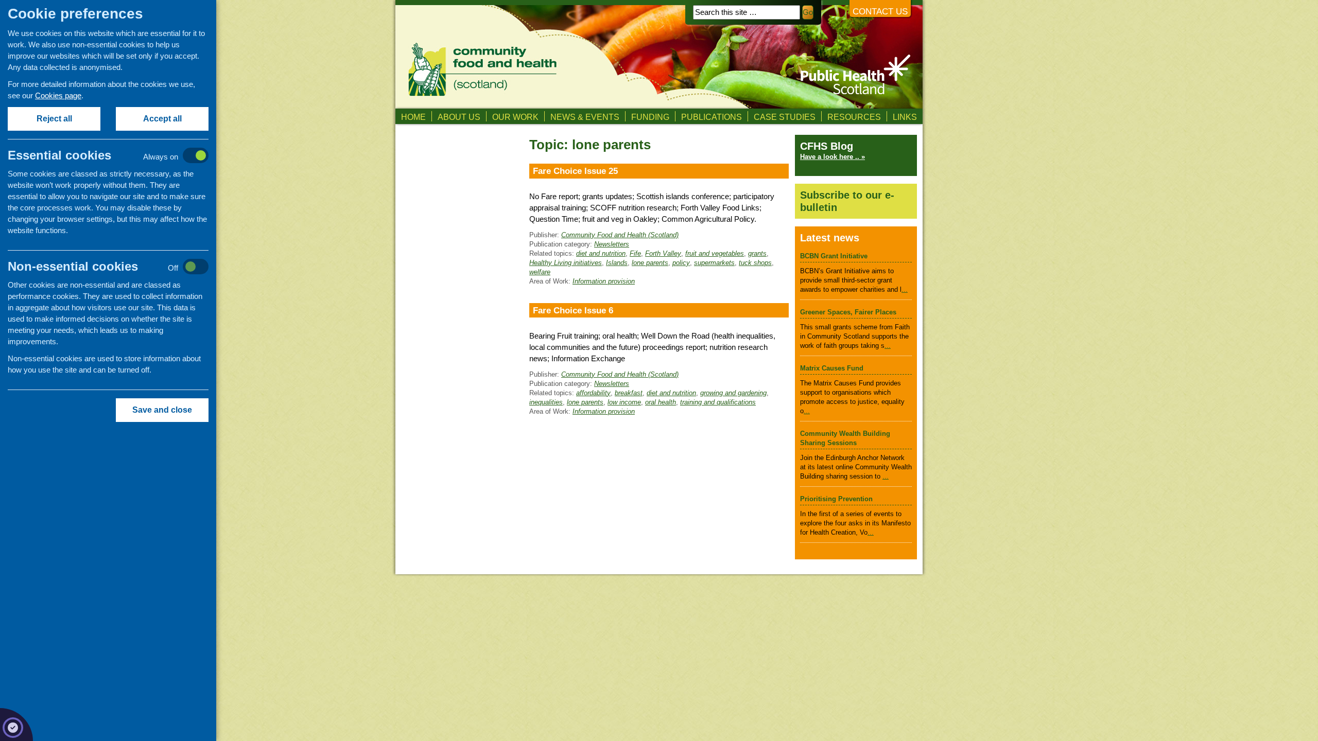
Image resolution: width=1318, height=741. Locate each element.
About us (459, 116)
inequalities (546, 402)
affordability (593, 393)
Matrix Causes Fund (831, 368)
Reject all (54, 118)
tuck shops (755, 263)
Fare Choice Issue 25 (575, 170)
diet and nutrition (601, 253)
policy (681, 263)
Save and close (162, 409)
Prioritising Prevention (836, 499)
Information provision (604, 281)
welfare (539, 272)
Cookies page (58, 95)
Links (905, 116)
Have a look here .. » (832, 157)
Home (413, 116)
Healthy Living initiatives (565, 263)
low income (624, 402)
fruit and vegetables (714, 253)
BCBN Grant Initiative (834, 256)
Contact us (880, 11)
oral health (660, 402)
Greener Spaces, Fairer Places (848, 312)
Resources (854, 116)
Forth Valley (663, 253)
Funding (650, 116)
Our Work (515, 116)
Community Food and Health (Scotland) (620, 235)
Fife (635, 253)
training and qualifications (718, 402)
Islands (617, 263)
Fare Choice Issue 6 (573, 310)
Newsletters (611, 244)
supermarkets (714, 263)
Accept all (162, 118)
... (904, 289)
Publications (711, 116)
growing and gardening (733, 393)
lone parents (650, 263)
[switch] (118, 156)
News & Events (584, 116)
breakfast (629, 393)
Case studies (785, 116)
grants (757, 253)
